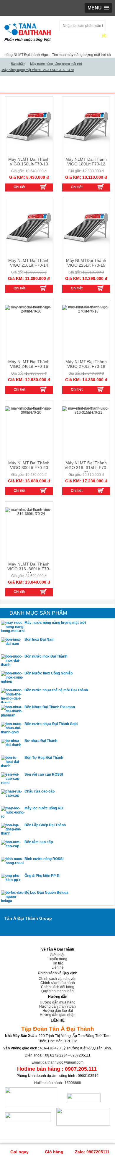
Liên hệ (58, 967)
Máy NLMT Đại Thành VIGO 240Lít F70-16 (29, 364)
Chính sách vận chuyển (57, 979)
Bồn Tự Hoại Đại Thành (43, 758)
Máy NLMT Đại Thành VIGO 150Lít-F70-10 (29, 161)
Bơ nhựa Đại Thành (40, 741)
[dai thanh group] (27, 32)
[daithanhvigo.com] (3, 63)
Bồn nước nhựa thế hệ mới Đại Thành (56, 690)
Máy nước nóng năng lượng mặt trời (55, 623)
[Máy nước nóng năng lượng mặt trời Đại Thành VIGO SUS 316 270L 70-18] (100, 389)
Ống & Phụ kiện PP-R (42, 876)
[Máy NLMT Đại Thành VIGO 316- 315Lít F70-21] (100, 490)
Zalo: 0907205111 (92, 1151)
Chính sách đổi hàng (57, 987)
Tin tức (57, 963)
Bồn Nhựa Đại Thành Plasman (49, 707)
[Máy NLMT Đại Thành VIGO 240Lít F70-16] (43, 389)
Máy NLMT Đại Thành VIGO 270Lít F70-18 (86, 364)
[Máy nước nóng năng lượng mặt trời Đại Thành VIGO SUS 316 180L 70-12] (100, 186)
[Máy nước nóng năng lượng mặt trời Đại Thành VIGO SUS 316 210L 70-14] (43, 288)
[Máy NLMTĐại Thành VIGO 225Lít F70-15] (100, 288)
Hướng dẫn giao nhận (57, 1015)
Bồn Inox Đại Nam (39, 639)
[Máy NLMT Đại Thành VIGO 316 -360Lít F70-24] (43, 591)
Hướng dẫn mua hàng (57, 1002)
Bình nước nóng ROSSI (43, 859)
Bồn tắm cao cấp (38, 842)
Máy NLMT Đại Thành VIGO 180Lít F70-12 (86, 161)
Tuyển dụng (57, 959)
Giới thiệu (57, 955)
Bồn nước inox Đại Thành (45, 656)
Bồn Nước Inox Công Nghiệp (48, 673)
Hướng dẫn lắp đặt (57, 1011)
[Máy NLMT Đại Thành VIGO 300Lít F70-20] (43, 490)
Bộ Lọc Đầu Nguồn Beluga (46, 892)
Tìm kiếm (71, 36)
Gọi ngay (19, 1151)
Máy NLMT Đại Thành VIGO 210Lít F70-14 (29, 263)
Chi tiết (19, 187)
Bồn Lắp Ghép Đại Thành (45, 825)
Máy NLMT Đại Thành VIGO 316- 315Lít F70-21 (86, 467)
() (104, 36)
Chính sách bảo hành (57, 983)
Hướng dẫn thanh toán (57, 1006)
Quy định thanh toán (57, 991)
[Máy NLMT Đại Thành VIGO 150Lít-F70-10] (43, 186)
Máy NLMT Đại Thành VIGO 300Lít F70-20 (29, 465)
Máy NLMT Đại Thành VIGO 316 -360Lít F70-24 (28, 569)
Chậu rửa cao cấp (39, 791)
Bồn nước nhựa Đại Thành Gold (51, 724)
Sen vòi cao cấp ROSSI (43, 774)
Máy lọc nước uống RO (43, 808)
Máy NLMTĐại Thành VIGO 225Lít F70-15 (86, 263)
